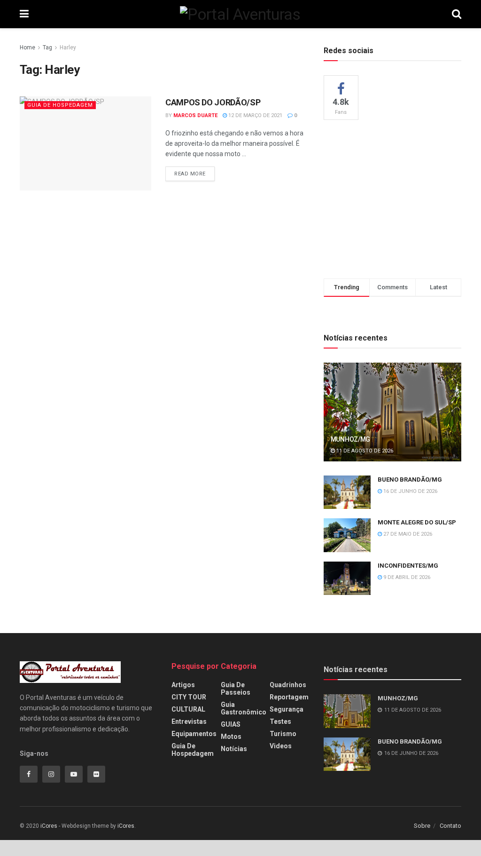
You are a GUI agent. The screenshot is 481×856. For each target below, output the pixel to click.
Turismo (283, 733)
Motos (231, 736)
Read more (190, 174)
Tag (47, 47)
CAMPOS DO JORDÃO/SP (212, 102)
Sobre (422, 825)
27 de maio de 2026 (407, 534)
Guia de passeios (235, 688)
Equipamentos (194, 733)
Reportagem (289, 697)
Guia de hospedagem (60, 105)
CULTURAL (188, 709)
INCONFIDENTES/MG (408, 565)
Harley (68, 47)
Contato (450, 825)
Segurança (286, 709)
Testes (280, 721)
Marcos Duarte (195, 115)
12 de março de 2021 (254, 115)
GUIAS (230, 724)
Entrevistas (189, 721)
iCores (48, 826)
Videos (281, 746)
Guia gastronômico (243, 708)
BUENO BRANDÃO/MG (410, 479)
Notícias (234, 749)
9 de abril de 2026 (406, 577)
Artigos (183, 685)
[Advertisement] (394, 197)
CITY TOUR (188, 697)
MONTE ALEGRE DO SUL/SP (417, 522)
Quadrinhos (288, 685)
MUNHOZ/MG (350, 439)
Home (27, 47)
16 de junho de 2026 (409, 491)
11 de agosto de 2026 (364, 451)
